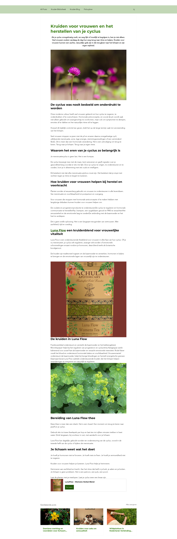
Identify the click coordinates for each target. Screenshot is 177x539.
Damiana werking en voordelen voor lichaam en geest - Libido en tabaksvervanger (54, 529)
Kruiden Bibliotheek (58, 9)
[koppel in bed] (88, 516)
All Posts (43, 9)
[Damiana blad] (55, 516)
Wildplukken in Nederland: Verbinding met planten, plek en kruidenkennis (120, 529)
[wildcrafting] (122, 516)
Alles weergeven (131, 504)
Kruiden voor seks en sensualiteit (86, 529)
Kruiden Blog (75, 9)
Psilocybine (88, 9)
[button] (134, 9)
